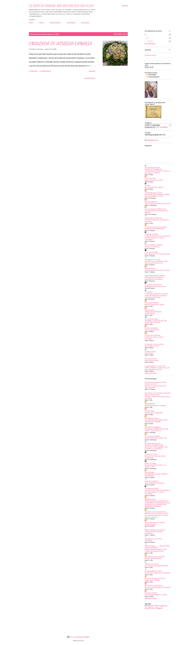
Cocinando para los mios (153, 193)
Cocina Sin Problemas (152, 335)
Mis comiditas (149, 472)
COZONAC (149, 540)
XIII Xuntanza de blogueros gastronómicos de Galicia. (154, 278)
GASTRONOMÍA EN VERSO (155, 276)
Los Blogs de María (151, 234)
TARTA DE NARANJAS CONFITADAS (153, 312)
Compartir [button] (33, 71)
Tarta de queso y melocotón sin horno (158, 203)
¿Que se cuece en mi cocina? (155, 512)
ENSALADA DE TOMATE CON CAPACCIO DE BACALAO (156, 550)
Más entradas (89, 78)
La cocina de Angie (151, 319)
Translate (164, 127)
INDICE (41, 23)
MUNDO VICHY (150, 499)
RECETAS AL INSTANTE (154, 586)
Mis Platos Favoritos (152, 418)
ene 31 (150, 41)
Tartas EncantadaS (151, 481)
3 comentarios (45, 71)
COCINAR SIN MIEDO (153, 427)
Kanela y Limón (150, 351)
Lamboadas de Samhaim (153, 218)
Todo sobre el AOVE (152, 346)
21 (145, 34)
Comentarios (153, 77)
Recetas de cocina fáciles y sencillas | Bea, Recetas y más (157, 394)
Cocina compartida (151, 328)
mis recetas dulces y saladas (155, 522)
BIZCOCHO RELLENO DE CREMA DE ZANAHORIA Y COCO (157, 195)
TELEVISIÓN (85, 23)
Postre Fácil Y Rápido (152, 580)
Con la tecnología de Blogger (79, 637)
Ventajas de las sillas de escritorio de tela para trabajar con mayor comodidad (157, 237)
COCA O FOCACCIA (152, 247)
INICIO (31, 23)
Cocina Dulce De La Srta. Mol (155, 366)
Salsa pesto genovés (152, 330)
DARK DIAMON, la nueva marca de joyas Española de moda (157, 368)
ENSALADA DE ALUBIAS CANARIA (60, 43)
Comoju (147, 185)
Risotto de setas (150, 524)
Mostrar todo (120, 34)
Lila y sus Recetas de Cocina (155, 578)
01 (147, 38)
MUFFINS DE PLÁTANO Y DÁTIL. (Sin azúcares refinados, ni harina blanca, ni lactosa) (157, 515)
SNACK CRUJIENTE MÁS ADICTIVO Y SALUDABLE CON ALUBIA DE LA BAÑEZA (156, 447)
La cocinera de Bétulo (152, 436)
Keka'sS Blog (149, 411)
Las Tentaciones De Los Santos (156, 227)
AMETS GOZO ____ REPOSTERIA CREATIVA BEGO (157, 547)
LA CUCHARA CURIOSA (154, 245)
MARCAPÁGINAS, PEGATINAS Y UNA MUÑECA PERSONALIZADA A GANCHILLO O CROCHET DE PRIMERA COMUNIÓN (157, 503)
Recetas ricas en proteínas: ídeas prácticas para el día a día (156, 262)
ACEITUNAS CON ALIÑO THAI (156, 438)
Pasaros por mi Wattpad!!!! (154, 413)
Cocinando (148, 292)
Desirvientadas (150, 268)
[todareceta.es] (151, 140)
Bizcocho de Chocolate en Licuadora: (158, 587)
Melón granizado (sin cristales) (155, 405)
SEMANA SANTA (55, 23)
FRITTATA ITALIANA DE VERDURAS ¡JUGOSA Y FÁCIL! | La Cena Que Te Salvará (158, 171)
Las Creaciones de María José (155, 209)
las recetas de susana (152, 167)
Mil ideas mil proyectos (153, 443)
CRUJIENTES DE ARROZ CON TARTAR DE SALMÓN (156, 421)
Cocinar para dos (151, 359)
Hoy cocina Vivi (150, 178)
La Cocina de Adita (151, 252)
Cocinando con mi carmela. (154, 344)
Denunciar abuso (150, 55)
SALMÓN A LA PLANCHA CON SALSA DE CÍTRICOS (156, 321)
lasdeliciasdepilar (151, 202)
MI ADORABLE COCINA (153, 571)
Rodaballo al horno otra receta (155, 286)
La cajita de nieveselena (153, 285)
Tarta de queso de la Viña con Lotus (157, 270)
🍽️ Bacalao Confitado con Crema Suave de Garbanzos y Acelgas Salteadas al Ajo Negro (156, 295)
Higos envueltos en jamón (154, 180)
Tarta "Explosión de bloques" (155, 483)
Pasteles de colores (151, 564)
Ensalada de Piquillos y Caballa (156, 595)
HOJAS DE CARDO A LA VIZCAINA (157, 573)
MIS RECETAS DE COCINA (155, 557)
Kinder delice (149, 353)
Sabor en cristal (150, 463)
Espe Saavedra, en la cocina (155, 530)
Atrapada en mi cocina (152, 259)
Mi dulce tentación (151, 593)
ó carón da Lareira (151, 454)
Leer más (92, 71)
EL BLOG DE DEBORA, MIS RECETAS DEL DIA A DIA (61, 6)
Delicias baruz (150, 310)
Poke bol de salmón (152, 360)
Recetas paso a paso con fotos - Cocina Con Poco (156, 383)
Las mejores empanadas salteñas (156, 566)
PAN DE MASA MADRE (153, 558)
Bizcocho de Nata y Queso (154, 187)
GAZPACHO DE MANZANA (154, 229)
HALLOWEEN (71, 23)
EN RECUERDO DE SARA (154, 304)
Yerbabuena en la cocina (153, 539)
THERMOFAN (150, 404)
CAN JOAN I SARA (151, 303)
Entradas (152, 75)
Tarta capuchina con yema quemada (157, 254)
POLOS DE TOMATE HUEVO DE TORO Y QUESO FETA (156, 430)
